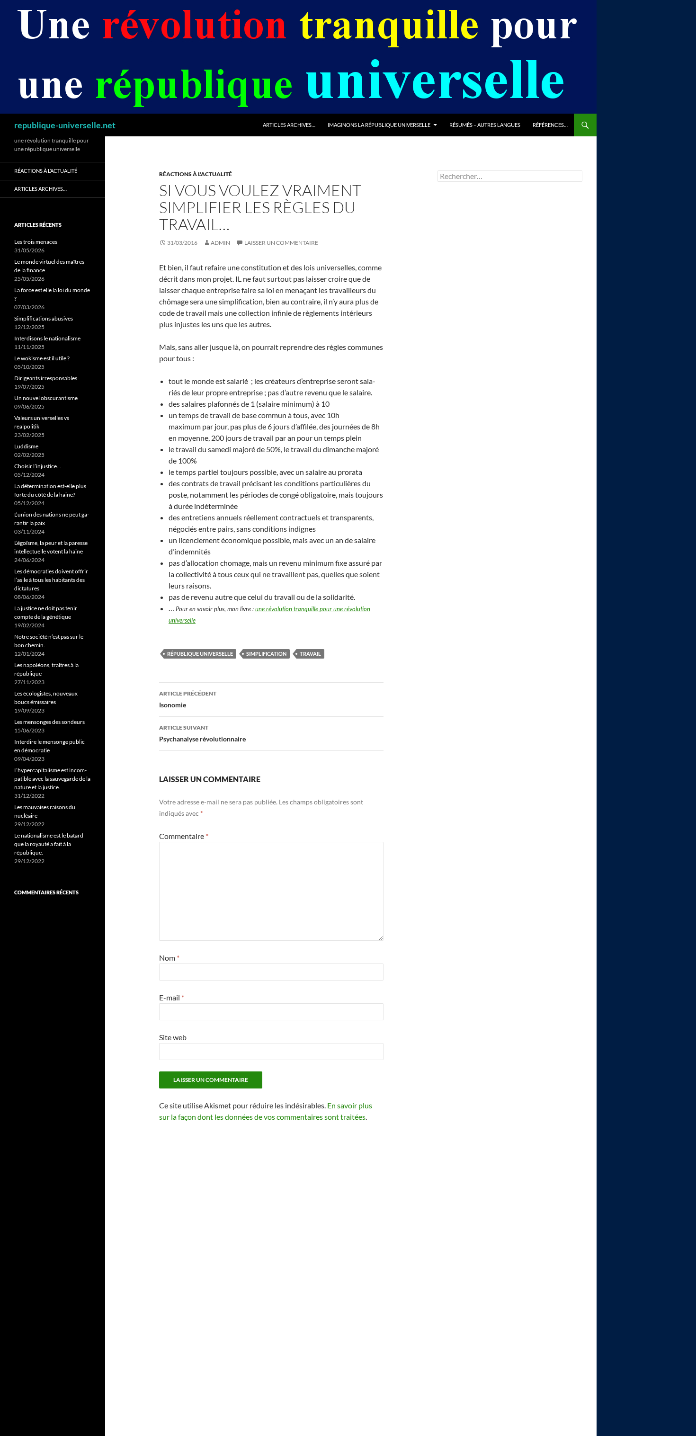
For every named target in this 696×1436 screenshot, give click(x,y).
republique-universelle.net (65, 125)
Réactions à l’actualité (45, 171)
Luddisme (26, 446)
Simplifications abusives (43, 318)
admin (220, 242)
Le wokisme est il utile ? (42, 358)
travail (310, 654)
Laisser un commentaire (281, 242)
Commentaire (183, 835)
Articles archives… (289, 125)
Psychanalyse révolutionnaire (202, 733)
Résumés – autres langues (484, 125)
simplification (266, 654)
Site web (173, 1037)
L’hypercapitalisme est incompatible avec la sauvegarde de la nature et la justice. (52, 779)
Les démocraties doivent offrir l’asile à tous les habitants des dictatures (51, 580)
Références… (550, 125)
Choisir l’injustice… (37, 466)
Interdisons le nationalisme (47, 338)
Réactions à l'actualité (195, 174)
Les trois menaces (35, 241)
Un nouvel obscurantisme (46, 397)
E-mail (171, 997)
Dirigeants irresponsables (45, 378)
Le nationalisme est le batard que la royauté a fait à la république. (48, 844)
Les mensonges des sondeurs (49, 721)
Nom (169, 957)
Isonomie (187, 699)
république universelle (200, 654)
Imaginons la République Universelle (379, 125)
